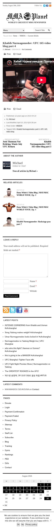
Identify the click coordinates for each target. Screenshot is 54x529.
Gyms (7, 450)
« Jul (5, 505)
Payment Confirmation (14, 412)
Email (18, 54)
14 (34, 491)
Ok (18, 524)
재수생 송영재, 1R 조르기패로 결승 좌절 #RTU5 (26, 375)
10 (6, 491)
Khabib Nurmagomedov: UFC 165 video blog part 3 (40, 143)
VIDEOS (22, 36)
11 (13, 491)
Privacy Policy (11, 420)
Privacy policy (31, 524)
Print (8, 54)
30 (48, 498)
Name (33, 281)
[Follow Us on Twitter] (44, 6)
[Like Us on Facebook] (47, 6)
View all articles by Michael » (25, 171)
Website (33, 291)
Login (7, 407)
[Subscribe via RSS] (50, 6)
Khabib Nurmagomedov (25, 129)
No (22, 524)
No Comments (27, 49)
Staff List (8, 433)
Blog (7, 442)
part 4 (37, 129)
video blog (10, 132)
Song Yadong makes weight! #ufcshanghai (23, 332)
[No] (50, 520)
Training (8, 446)
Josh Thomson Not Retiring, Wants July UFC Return (12, 143)
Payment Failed (12, 416)
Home (15, 36)
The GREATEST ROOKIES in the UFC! (22, 371)
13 (27, 491)
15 (41, 491)
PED (7, 459)
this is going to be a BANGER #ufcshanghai (24, 355)
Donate (8, 403)
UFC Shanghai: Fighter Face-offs (19, 360)
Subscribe (9, 437)
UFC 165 (43, 129)
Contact (35, 389)
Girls (7, 463)
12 (20, 491)
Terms (7, 429)
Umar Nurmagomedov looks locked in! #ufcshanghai (28, 337)
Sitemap (8, 424)
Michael (7, 49)
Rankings (9, 454)
